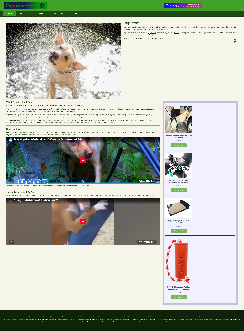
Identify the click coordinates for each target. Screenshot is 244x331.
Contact (74, 13)
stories (176, 33)
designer (42, 120)
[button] (14, 61)
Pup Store (23, 13)
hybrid (32, 120)
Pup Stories (58, 13)
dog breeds (152, 33)
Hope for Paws (11, 132)
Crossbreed (11, 120)
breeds (89, 109)
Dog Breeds (40, 13)
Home (10, 13)
